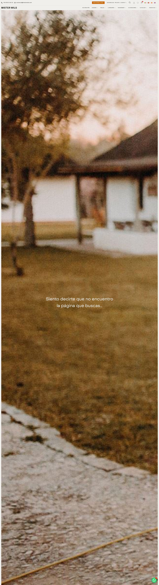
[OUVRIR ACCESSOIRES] (136, 8)
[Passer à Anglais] (154, 3)
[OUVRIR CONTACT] (126, 2)
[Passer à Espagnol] (151, 3)
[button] (154, 580)
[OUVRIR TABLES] (104, 8)
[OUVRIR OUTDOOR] (146, 8)
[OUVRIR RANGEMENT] (125, 8)
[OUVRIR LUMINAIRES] (115, 8)
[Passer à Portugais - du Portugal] (148, 3)
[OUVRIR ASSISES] (97, 8)
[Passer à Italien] (145, 3)
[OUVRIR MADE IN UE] (156, 8)
